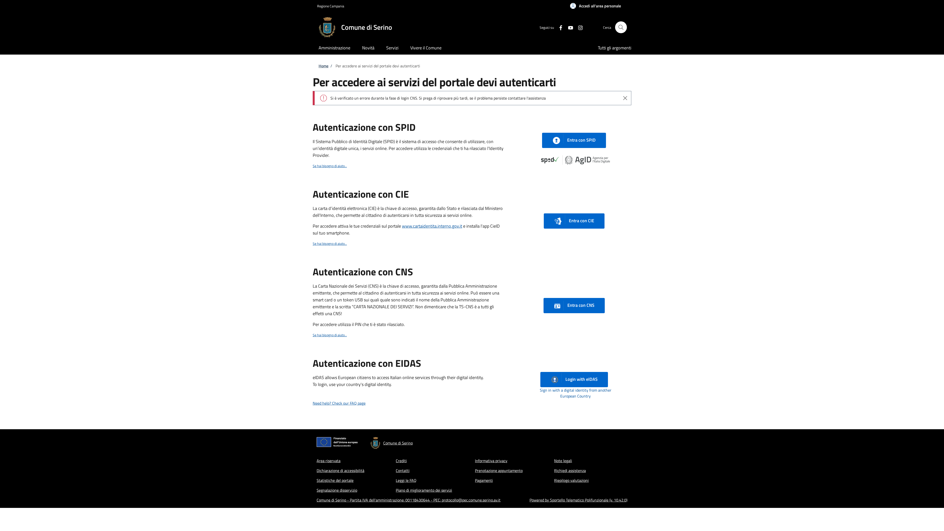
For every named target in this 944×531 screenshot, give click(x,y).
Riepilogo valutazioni (571, 480)
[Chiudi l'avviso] (625, 98)
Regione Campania (330, 6)
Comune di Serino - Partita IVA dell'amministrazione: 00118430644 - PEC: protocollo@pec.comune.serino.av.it (409, 500)
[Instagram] (578, 27)
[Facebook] (559, 27)
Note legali (563, 461)
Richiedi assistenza (570, 470)
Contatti (403, 470)
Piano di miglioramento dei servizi (424, 490)
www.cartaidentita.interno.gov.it (432, 226)
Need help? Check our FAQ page (339, 403)
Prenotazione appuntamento (499, 470)
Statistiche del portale (335, 480)
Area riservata (328, 461)
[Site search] (621, 27)
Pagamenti (484, 480)
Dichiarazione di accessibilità (340, 470)
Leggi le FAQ (406, 480)
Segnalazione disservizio (337, 490)
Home (323, 66)
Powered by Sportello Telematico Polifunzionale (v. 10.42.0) (578, 500)
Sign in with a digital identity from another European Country (575, 393)
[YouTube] (569, 27)
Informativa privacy (491, 461)
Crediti (401, 461)
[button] (595, 6)
